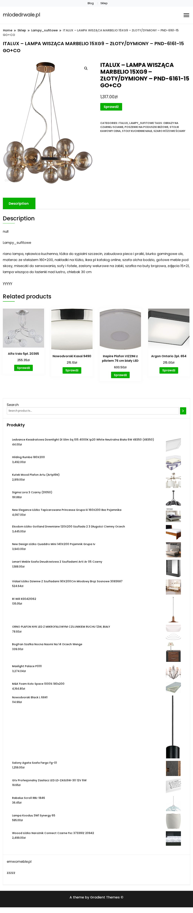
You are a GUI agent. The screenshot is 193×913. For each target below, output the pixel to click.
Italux (123, 123)
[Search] (183, 410)
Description (19, 203)
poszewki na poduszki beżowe (146, 127)
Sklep (104, 3)
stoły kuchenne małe (137, 131)
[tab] (18, 203)
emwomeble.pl (19, 861)
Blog (91, 3)
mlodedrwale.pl (21, 14)
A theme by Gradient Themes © (96, 897)
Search (13, 404)
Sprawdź (111, 106)
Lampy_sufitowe (141, 123)
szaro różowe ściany (169, 131)
